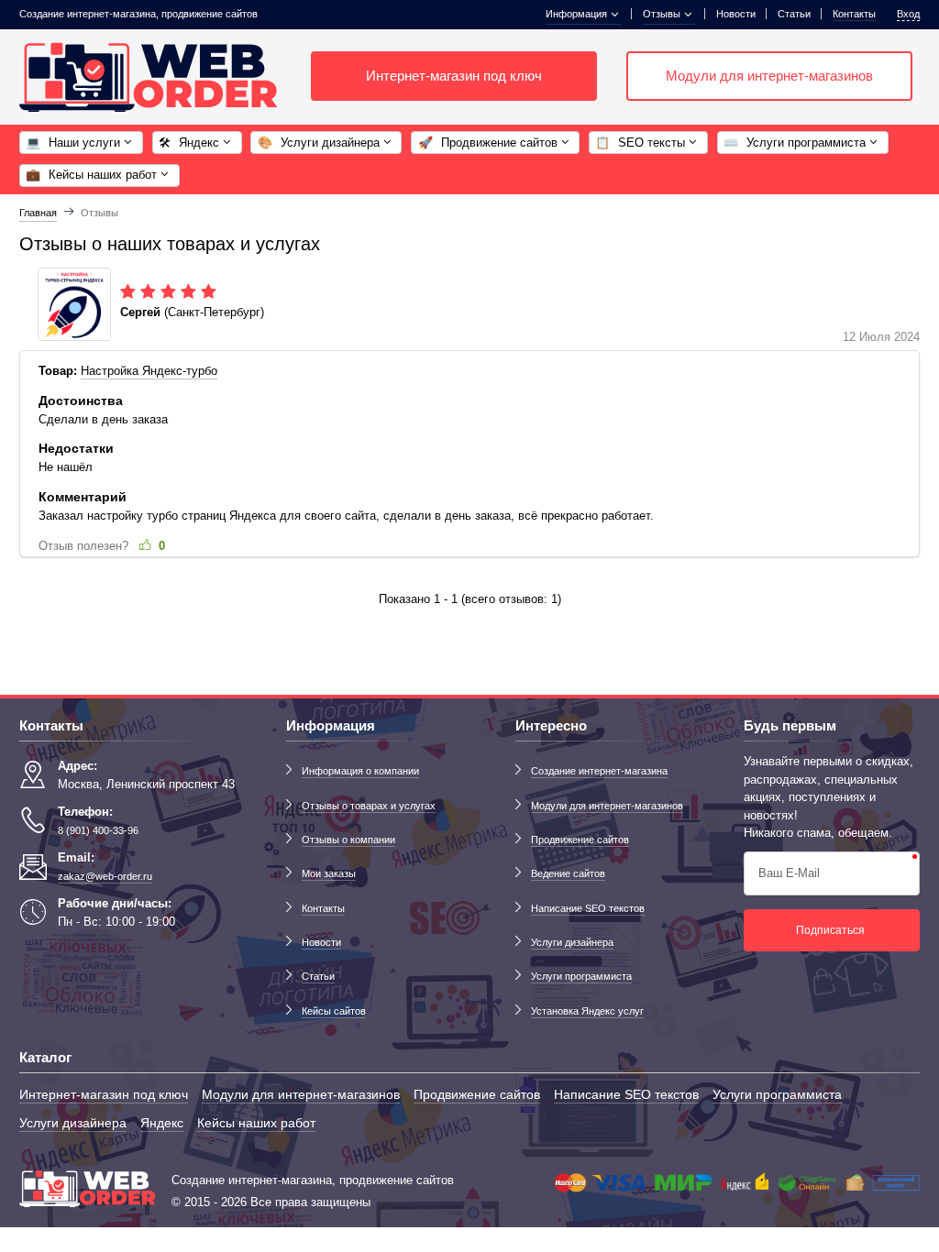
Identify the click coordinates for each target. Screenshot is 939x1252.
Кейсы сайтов (334, 1010)
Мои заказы (329, 873)
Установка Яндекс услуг (587, 1010)
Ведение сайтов (568, 873)
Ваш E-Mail (789, 873)
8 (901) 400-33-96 (98, 830)
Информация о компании (360, 770)
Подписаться (830, 930)
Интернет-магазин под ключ (454, 76)
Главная (38, 212)
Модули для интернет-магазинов (769, 76)
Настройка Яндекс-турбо (149, 371)
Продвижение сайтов (580, 839)
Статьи (794, 13)
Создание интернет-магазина (599, 770)
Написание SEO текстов (588, 908)
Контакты (323, 908)
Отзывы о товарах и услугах (369, 805)
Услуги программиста (581, 976)
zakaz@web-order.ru (105, 876)
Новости (736, 13)
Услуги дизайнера (572, 942)
